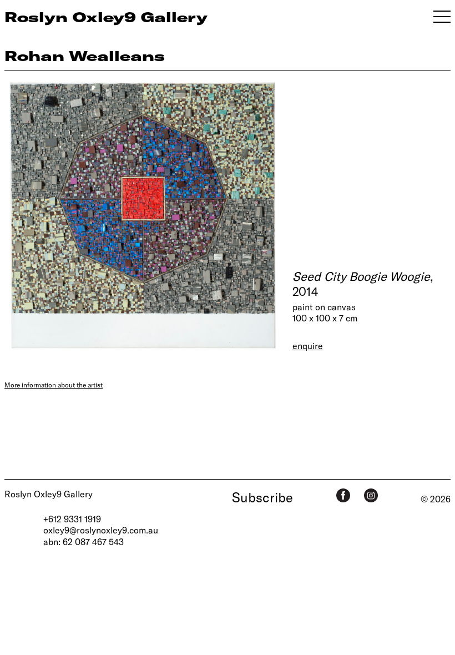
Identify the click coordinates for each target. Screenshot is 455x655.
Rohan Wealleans (84, 55)
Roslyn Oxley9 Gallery (48, 493)
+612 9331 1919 (72, 518)
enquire (307, 345)
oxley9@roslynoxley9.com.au (100, 530)
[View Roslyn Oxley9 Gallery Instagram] (371, 495)
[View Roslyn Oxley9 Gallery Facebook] (343, 495)
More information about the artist (53, 385)
